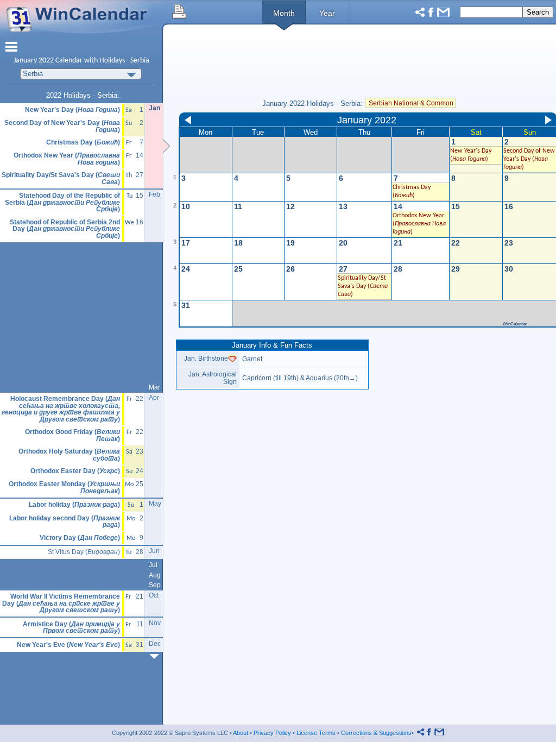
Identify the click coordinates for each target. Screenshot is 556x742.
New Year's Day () (72, 110)
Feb (154, 194)
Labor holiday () (74, 504)
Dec (155, 643)
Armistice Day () (71, 627)
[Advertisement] (81, 313)
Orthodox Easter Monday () (64, 487)
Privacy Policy (272, 733)
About (240, 733)
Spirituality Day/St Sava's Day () (61, 178)
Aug (155, 575)
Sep (155, 585)
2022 (46, 60)
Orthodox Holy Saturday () (69, 455)
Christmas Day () (83, 142)
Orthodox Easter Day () (75, 471)
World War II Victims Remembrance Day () (61, 603)
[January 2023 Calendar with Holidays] (156, 656)
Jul (153, 565)
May (155, 503)
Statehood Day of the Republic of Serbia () (62, 202)
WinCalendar (515, 324)
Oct (154, 595)
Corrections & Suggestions (376, 733)
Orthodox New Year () (419, 223)
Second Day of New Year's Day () (62, 126)
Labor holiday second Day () (64, 522)
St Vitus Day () (84, 552)
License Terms (316, 733)
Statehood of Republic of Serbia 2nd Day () (65, 229)
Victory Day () (80, 538)
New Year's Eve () (68, 645)
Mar (154, 387)
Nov (155, 623)
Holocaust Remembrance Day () (61, 409)
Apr (154, 397)
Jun (154, 551)
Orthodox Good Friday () (72, 435)
